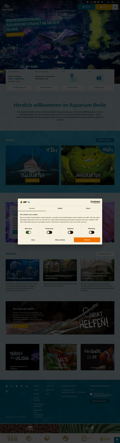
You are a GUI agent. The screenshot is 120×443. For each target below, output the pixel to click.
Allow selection (60, 240)
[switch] (49, 232)
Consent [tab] (32, 208)
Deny (33, 240)
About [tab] (88, 208)
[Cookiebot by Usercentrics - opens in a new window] (92, 202)
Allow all (87, 240)
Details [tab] (60, 208)
